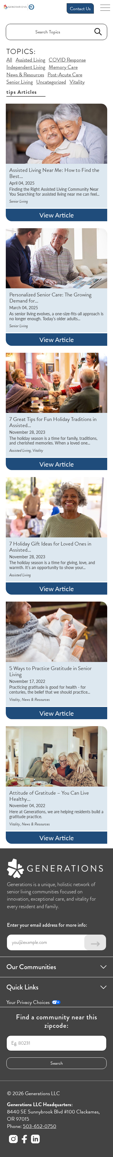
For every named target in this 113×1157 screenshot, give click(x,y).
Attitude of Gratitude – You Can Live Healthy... (49, 796)
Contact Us (80, 8)
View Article (56, 214)
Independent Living (25, 67)
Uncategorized (51, 82)
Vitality (77, 82)
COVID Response (67, 60)
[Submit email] (95, 942)
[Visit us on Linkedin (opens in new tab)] (35, 1140)
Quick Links (22, 987)
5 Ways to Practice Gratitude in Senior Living (50, 671)
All (9, 60)
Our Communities (31, 967)
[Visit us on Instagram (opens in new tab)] (13, 1140)
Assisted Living (30, 60)
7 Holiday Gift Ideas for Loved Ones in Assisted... (50, 547)
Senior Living (19, 82)
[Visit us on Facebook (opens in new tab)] (24, 1140)
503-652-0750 (39, 1126)
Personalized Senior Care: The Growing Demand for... (50, 298)
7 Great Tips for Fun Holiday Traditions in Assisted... (52, 422)
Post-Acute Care (65, 74)
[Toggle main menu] (105, 10)
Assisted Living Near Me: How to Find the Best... (54, 173)
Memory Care (63, 67)
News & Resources (25, 74)
